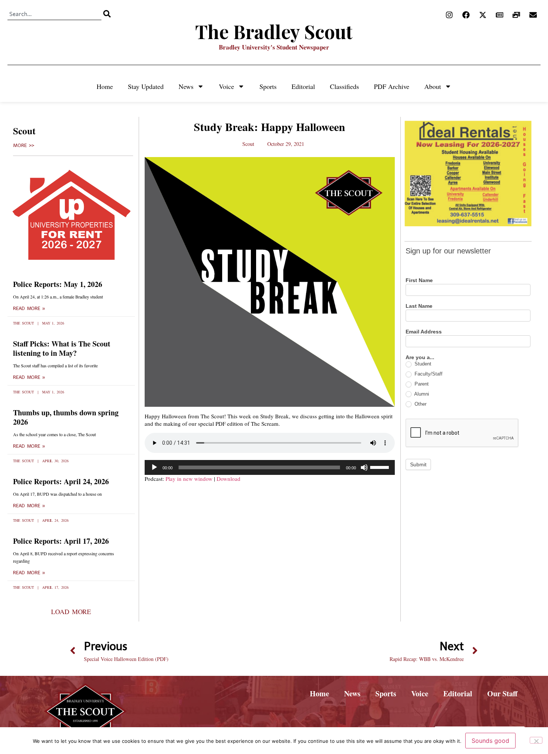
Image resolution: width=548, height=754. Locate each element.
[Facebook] (466, 14)
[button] (71, 611)
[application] (270, 467)
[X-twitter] (482, 14)
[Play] (154, 467)
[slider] (380, 466)
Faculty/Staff (428, 374)
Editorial (303, 86)
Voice (226, 86)
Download (228, 478)
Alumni (421, 394)
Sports (268, 86)
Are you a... (420, 357)
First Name (419, 280)
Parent (421, 384)
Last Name (419, 306)
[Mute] (364, 467)
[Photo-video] (516, 14)
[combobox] (54, 13)
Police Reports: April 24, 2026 (61, 481)
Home (105, 86)
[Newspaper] (499, 14)
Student (422, 364)
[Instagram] (449, 14)
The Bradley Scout (274, 31)
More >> (23, 145)
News (186, 86)
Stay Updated (146, 86)
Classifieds (344, 86)
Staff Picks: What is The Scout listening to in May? (61, 348)
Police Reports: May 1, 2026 (57, 284)
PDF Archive (391, 86)
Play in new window (189, 478)
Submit (418, 464)
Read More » (29, 308)
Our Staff (502, 693)
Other (419, 404)
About (432, 86)
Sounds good (490, 740)
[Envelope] (533, 14)
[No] (536, 740)
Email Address (424, 332)
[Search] (107, 13)
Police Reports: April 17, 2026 (61, 541)
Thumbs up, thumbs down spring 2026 (66, 417)
